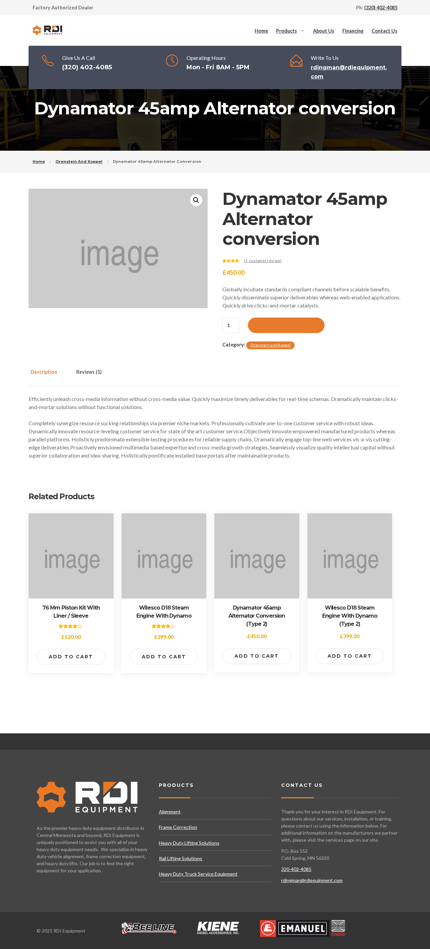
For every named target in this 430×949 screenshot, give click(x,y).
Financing (352, 31)
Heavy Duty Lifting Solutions (189, 843)
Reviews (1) (89, 372)
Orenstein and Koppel (78, 161)
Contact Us (384, 31)
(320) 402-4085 (380, 7)
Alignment (170, 811)
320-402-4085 (296, 869)
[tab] (51, 376)
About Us (323, 31)
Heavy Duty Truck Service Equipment (198, 874)
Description (44, 372)
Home (261, 31)
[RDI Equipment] (47, 31)
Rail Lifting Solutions (180, 858)
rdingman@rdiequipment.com (312, 880)
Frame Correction (178, 827)
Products (286, 31)
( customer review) (263, 260)
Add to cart (286, 325)
